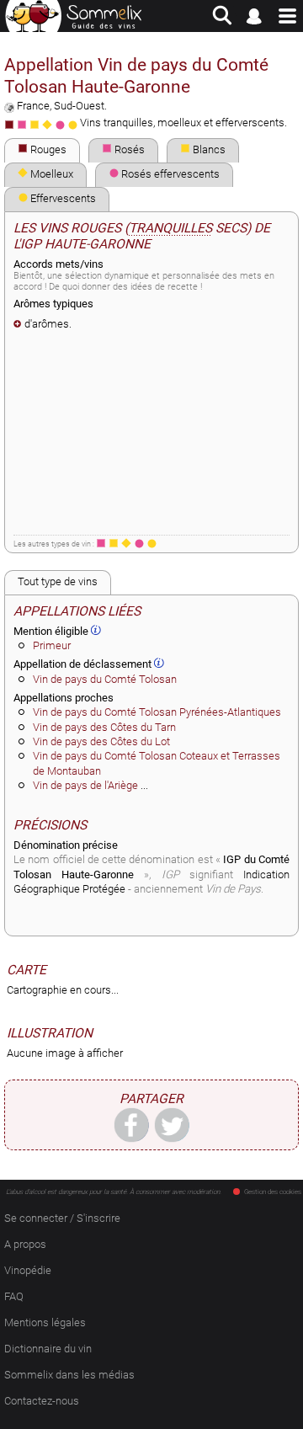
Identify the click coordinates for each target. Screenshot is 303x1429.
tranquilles (170, 228)
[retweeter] (171, 1124)
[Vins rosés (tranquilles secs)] (101, 543)
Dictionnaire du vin (48, 1348)
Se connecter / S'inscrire (62, 1218)
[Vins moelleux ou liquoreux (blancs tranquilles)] (126, 543)
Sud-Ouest (79, 105)
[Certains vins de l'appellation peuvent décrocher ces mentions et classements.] (96, 630)
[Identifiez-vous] (255, 16)
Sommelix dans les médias (69, 1374)
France (33, 105)
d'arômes (46, 323)
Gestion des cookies (272, 1192)
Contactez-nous (41, 1400)
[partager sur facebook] (131, 1124)
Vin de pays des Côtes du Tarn (104, 727)
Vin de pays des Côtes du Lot (101, 741)
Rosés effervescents (169, 174)
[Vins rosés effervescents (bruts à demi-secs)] (139, 543)
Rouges (47, 149)
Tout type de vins (58, 581)
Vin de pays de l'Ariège (85, 785)
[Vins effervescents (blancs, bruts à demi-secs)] (151, 543)
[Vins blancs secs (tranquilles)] (114, 543)
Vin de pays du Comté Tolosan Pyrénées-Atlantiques (157, 712)
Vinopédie (27, 1270)
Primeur (52, 645)
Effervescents (62, 198)
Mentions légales (45, 1322)
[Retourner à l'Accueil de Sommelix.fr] (73, 16)
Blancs (208, 149)
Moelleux (50, 174)
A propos (25, 1244)
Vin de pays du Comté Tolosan (105, 679)
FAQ (14, 1296)
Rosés (128, 149)
